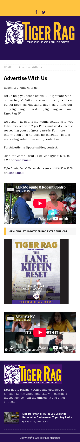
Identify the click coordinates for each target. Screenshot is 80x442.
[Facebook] (36, 12)
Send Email (23, 160)
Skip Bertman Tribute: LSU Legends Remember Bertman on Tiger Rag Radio (47, 415)
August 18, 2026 (33, 421)
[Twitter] (43, 12)
